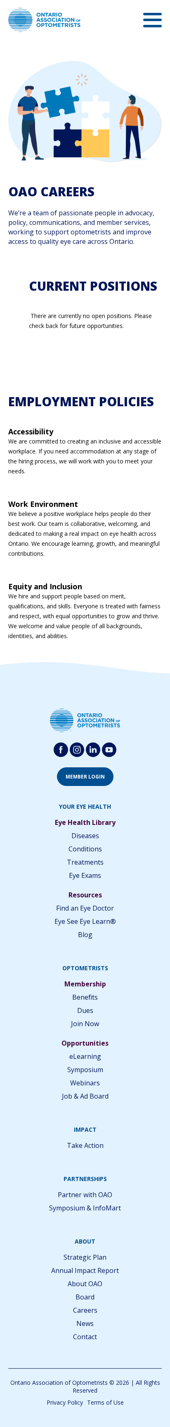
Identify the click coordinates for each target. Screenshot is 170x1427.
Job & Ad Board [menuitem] (85, 1096)
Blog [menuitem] (85, 934)
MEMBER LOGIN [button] (85, 776)
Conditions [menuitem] (85, 848)
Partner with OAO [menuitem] (85, 1194)
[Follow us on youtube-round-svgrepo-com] (109, 749)
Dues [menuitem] (85, 1010)
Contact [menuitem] (85, 1336)
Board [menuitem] (85, 1297)
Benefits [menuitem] (85, 997)
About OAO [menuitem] (85, 1283)
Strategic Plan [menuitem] (85, 1257)
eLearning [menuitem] (85, 1056)
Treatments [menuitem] (85, 862)
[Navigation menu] (152, 20)
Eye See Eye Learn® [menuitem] (85, 921)
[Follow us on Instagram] (77, 749)
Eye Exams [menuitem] (85, 875)
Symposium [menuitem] (85, 1069)
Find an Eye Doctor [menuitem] (85, 908)
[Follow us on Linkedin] (93, 749)
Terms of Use (105, 1402)
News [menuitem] (85, 1323)
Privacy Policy (65, 1402)
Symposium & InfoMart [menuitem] (85, 1207)
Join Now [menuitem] (85, 1023)
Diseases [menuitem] (85, 835)
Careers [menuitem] (85, 1310)
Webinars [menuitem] (85, 1082)
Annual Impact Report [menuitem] (85, 1270)
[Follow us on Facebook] (61, 749)
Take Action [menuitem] (85, 1145)
